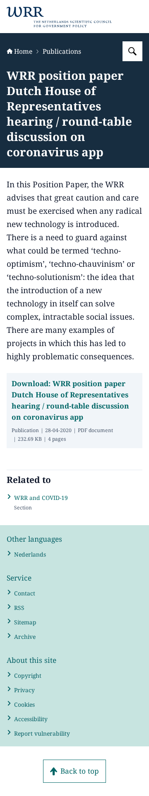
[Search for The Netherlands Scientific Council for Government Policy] (132, 51)
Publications (62, 51)
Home (23, 51)
